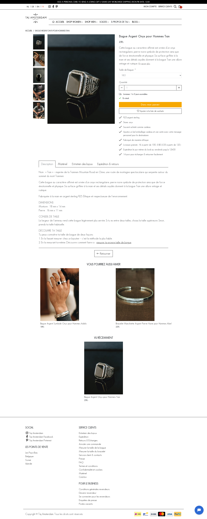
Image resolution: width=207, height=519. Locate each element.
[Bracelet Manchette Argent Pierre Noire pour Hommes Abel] (144, 294)
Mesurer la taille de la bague (92, 447)
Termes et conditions (88, 466)
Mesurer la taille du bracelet (92, 451)
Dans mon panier (150, 104)
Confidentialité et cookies (90, 469)
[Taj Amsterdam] (49, 7)
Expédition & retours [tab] (108, 164)
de (33, 6)
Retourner (104, 253)
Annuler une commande (90, 444)
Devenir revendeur (87, 492)
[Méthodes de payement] (137, 514)
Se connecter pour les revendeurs (94, 496)
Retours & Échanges (88, 440)
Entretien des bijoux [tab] (82, 164)
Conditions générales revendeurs (94, 489)
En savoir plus (144, 64)
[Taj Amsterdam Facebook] (53, 7)
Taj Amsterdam (36, 433)
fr (43, 6)
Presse (82, 458)
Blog (135, 22)
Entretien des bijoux (88, 433)
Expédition (83, 436)
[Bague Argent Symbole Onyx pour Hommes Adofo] (63, 294)
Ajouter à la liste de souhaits (151, 111)
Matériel (83, 473)
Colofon (83, 477)
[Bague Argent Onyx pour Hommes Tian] (103, 368)
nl (28, 6)
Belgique (29, 456)
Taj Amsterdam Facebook (41, 436)
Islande (28, 463)
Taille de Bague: (127, 69)
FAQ (81, 462)
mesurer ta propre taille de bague (113, 242)
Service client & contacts (90, 455)
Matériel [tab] (62, 164)
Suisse (28, 460)
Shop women (73, 22)
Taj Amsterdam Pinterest (40, 440)
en (38, 6)
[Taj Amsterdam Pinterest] (56, 7)
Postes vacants (86, 503)
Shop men (90, 22)
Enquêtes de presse (88, 500)
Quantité (123, 82)
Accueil (28, 31)
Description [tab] (47, 164)
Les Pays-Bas (31, 452)
